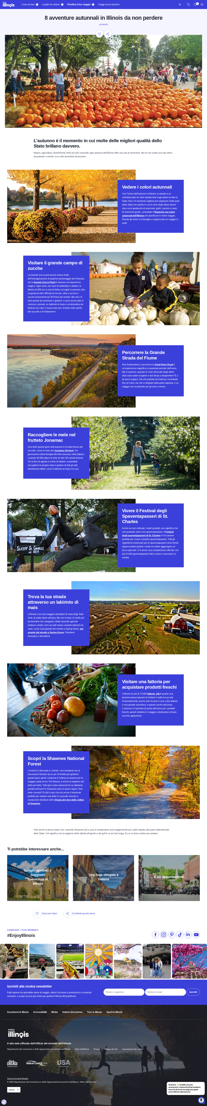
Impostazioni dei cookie (132, 1049)
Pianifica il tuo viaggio (79, 4)
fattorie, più (153, 694)
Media (54, 1012)
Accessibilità (40, 1012)
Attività (103, 25)
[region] (188, 4)
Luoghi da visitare (51, 4)
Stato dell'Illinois (82, 1049)
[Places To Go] (62, 4)
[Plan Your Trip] (93, 4)
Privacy (97, 1049)
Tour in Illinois (94, 1012)
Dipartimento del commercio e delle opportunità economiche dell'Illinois (38, 1049)
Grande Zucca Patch (45, 282)
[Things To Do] (37, 4)
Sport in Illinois (114, 1012)
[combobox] (180, 4)
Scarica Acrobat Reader (17, 1078)
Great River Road (164, 364)
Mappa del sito (111, 1049)
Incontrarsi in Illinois (18, 1012)
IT (180, 4)
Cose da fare (28, 4)
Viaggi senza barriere (109, 4)
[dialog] (3, 1102)
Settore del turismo (72, 1012)
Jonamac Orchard (64, 450)
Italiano (12, 1090)
